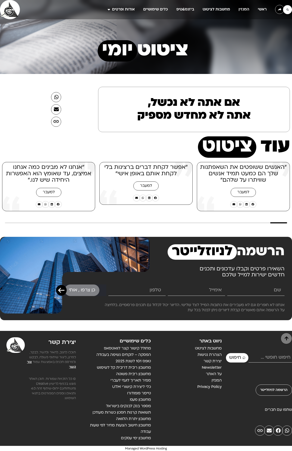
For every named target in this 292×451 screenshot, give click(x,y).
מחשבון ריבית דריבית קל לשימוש (124, 368)
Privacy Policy (209, 387)
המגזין (217, 380)
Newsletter (212, 368)
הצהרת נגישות (210, 355)
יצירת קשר (213, 361)
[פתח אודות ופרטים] (109, 9)
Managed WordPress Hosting (146, 448)
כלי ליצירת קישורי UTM (131, 387)
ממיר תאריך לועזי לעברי (131, 380)
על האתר (214, 374)
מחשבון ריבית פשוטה (133, 374)
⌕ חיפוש (237, 357)
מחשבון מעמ (140, 400)
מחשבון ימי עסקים (136, 438)
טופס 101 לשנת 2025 (133, 361)
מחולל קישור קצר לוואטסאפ (127, 348)
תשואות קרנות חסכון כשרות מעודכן (122, 412)
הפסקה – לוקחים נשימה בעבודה (123, 355)
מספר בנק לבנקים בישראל (128, 406)
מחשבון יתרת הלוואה (133, 419)
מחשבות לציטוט (208, 348)
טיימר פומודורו (139, 393)
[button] (287, 9)
